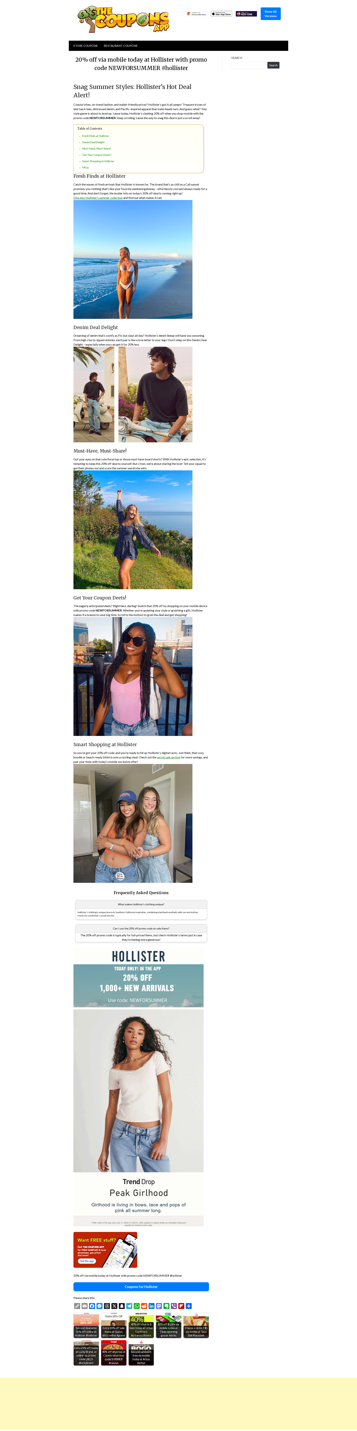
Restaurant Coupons (121, 45)
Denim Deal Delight (93, 142)
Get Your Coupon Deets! (97, 154)
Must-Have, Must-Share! (96, 148)
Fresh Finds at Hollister (95, 135)
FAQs (85, 167)
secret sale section (168, 757)
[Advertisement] (111, 1404)
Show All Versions (271, 14)
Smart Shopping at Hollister (98, 161)
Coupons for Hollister (141, 1287)
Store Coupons (85, 45)
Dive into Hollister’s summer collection (98, 197)
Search (236, 57)
